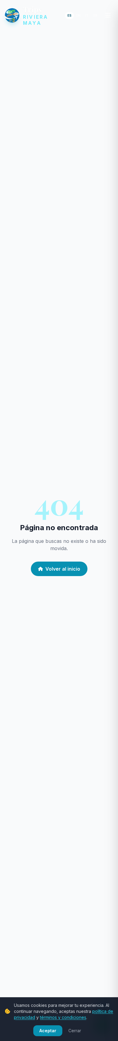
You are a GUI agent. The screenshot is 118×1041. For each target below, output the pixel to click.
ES (69, 15)
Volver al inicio (62, 569)
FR (95, 15)
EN (78, 15)
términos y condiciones (63, 1017)
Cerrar (74, 1030)
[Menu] (108, 15)
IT (87, 15)
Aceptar (47, 1030)
